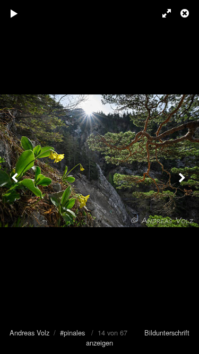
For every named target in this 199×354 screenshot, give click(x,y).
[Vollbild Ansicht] (161, 13)
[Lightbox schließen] (185, 13)
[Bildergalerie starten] (14, 13)
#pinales (72, 332)
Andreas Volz (29, 332)
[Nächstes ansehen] (183, 177)
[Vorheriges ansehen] (16, 177)
